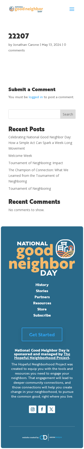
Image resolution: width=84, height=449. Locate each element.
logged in (36, 96)
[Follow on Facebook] (42, 409)
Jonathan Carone (26, 44)
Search (68, 114)
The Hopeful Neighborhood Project (42, 355)
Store (42, 309)
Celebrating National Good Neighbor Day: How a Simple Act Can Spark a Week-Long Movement (40, 143)
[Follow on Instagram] (32, 409)
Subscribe (42, 315)
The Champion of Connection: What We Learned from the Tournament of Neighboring (38, 175)
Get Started (42, 334)
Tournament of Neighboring (29, 188)
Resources (42, 303)
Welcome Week (20, 155)
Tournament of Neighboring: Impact (35, 163)
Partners (42, 297)
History (42, 284)
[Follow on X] (51, 409)
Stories (42, 291)
